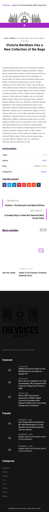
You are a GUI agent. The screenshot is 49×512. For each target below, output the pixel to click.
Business (6, 468)
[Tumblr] (39, 185)
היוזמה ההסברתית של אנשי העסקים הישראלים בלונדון (32, 438)
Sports (5, 488)
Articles (12, 38)
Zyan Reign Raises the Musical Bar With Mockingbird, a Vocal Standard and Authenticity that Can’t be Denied (31, 426)
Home (6, 38)
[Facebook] (4, 185)
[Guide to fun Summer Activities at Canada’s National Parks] (26, 251)
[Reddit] (29, 185)
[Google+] (24, 185)
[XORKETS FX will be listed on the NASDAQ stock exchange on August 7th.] (9, 370)
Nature (5, 496)
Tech (4, 484)
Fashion (44, 172)
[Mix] (34, 185)
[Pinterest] (19, 185)
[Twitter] (9, 185)
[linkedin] (14, 185)
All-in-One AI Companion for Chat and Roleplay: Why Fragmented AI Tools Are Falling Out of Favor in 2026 (32, 385)
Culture (5, 472)
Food (4, 480)
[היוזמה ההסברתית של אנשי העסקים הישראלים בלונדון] (9, 438)
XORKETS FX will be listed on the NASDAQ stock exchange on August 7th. (31, 371)
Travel (4, 492)
